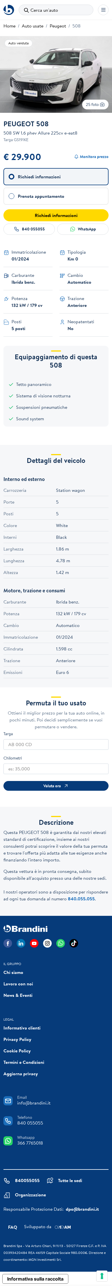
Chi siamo (13, 972)
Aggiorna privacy (20, 1073)
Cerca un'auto (44, 10)
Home (9, 26)
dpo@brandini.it (82, 1209)
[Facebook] (7, 943)
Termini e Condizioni (23, 1062)
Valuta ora (52, 786)
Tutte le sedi (70, 1180)
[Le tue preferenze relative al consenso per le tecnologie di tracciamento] (101, 1276)
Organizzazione (30, 1195)
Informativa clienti (21, 1028)
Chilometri (12, 758)
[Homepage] (8, 10)
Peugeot (58, 26)
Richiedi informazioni (56, 215)
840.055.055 (81, 899)
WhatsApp (87, 229)
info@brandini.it (34, 1103)
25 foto (93, 104)
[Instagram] (47, 943)
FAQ (12, 1227)
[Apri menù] (103, 10)
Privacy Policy (17, 1039)
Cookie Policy (17, 1051)
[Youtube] (34, 943)
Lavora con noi (18, 984)
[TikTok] (73, 943)
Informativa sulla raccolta (35, 1279)
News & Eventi (17, 995)
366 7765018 (30, 1143)
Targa (8, 734)
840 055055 (33, 229)
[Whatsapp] (60, 943)
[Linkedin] (21, 943)
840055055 (27, 1180)
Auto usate (32, 26)
